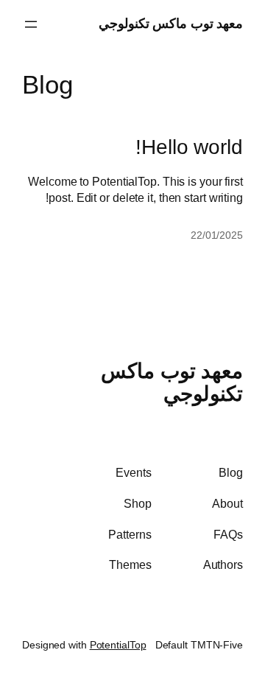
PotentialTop (118, 645)
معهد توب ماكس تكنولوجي (171, 23)
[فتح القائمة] (31, 24)
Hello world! (189, 147)
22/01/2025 (217, 235)
